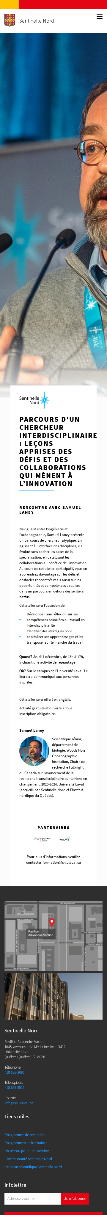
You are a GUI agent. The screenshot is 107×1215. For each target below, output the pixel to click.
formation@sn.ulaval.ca (62, 862)
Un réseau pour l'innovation (26, 1150)
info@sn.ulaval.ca (18, 1103)
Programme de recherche (24, 1134)
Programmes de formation (26, 1142)
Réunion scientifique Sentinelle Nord (33, 1166)
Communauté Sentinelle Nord (28, 1158)
